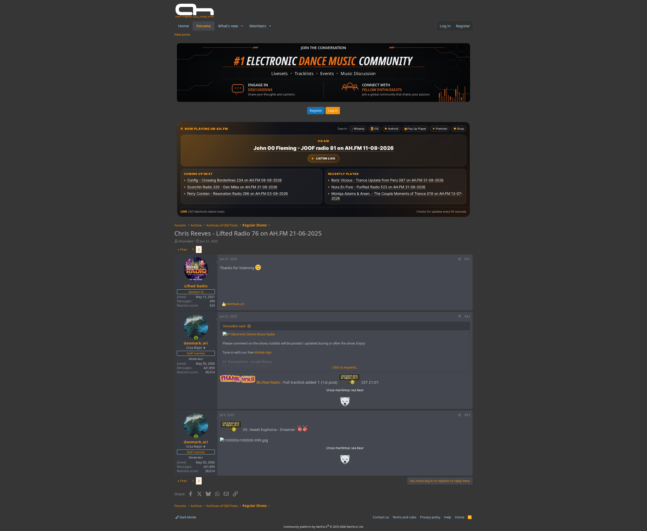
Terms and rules (404, 517)
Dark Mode (187, 517)
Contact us (381, 517)
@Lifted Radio (268, 382)
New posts (182, 34)
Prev (183, 249)
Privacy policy (430, 517)
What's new (228, 25)
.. (345, 403)
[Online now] (196, 337)
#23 (467, 415)
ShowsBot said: (234, 326)
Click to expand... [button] (345, 367)
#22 (467, 316)
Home (183, 25)
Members (257, 25)
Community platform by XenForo (324, 526)
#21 (467, 259)
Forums (203, 25)
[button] (242, 26)
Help (447, 517)
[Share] (459, 259)
